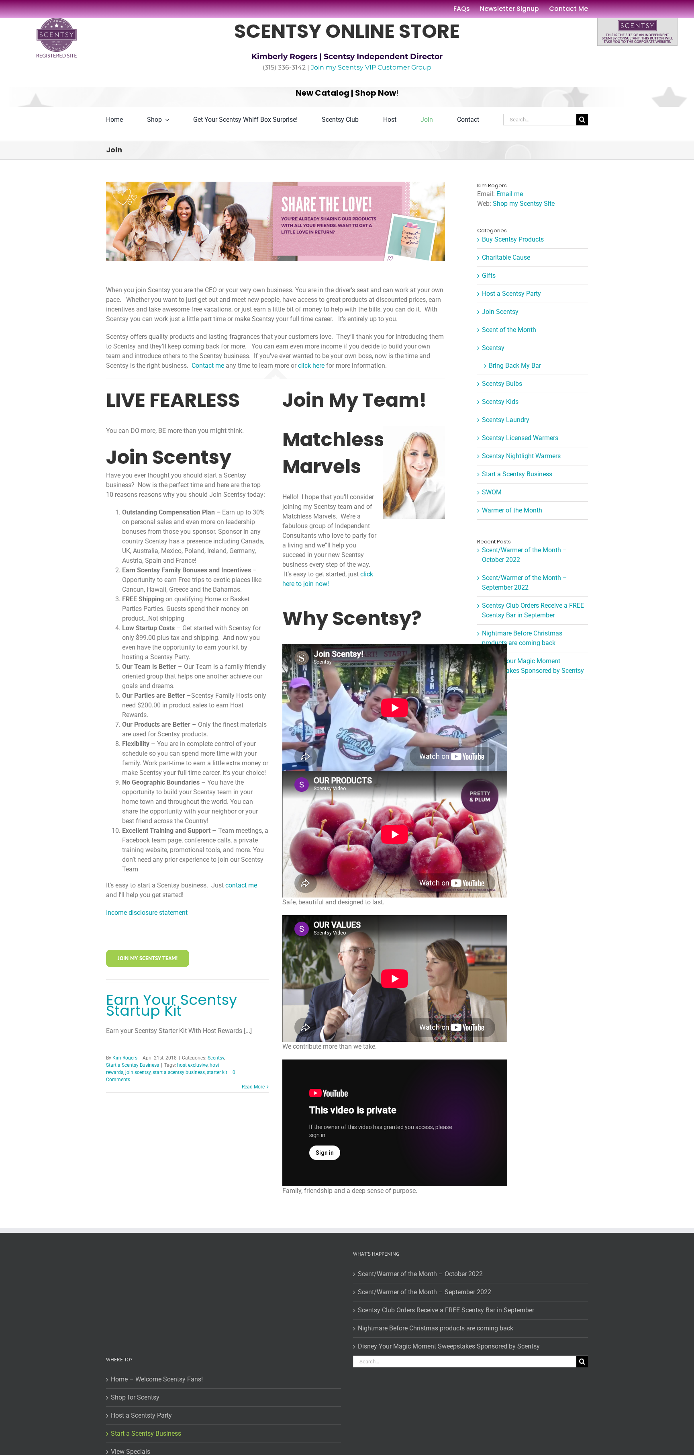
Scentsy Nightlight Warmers (521, 456)
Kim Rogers (124, 1058)
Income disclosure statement (147, 912)
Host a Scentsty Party (141, 1415)
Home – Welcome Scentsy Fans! (157, 1379)
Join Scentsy (500, 312)
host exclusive (192, 1065)
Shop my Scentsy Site (524, 203)
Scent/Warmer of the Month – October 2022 (420, 1274)
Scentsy (216, 1058)
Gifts (489, 275)
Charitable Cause (506, 257)
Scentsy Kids (500, 402)
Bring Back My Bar (515, 365)
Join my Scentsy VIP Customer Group (371, 67)
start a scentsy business (179, 1072)
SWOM (492, 492)
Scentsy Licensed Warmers (520, 438)
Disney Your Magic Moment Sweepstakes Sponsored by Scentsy (449, 1346)
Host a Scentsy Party (511, 293)
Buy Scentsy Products (513, 239)
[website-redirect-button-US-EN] (637, 21)
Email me (509, 194)
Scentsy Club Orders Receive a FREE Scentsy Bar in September (446, 1310)
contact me (241, 885)
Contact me (208, 365)
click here (311, 365)
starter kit (217, 1072)
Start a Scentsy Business (132, 1065)
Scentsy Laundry (505, 420)
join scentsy (138, 1072)
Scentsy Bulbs (502, 383)
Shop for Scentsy (135, 1397)
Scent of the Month (509, 330)
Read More (253, 1087)
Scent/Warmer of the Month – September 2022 (424, 1292)
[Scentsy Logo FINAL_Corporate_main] (57, 21)
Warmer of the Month (512, 510)
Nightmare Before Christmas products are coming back (435, 1328)
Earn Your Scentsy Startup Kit (171, 1005)
